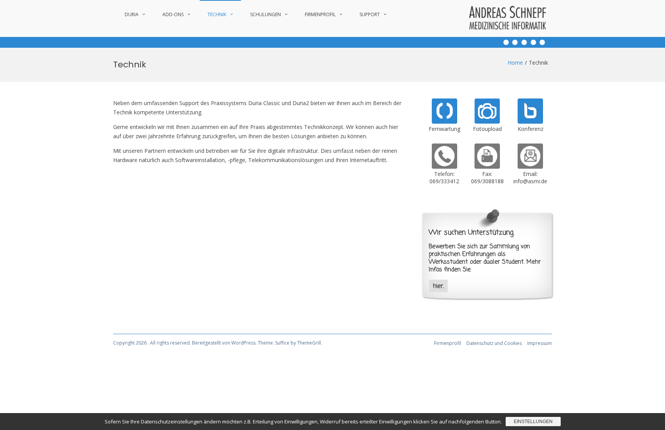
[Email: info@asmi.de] (530, 167)
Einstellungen (533, 421)
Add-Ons (173, 14)
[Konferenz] (530, 121)
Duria (132, 14)
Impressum (539, 343)
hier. (438, 286)
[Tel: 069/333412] (444, 167)
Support (369, 14)
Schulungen (265, 14)
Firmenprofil (320, 14)
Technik (216, 14)
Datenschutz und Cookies (494, 343)
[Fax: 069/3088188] (487, 167)
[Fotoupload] (487, 121)
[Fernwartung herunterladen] (444, 121)
